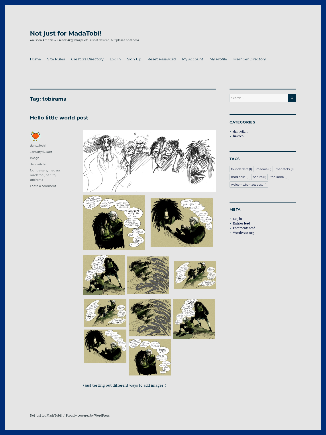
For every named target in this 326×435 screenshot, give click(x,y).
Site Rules (56, 59)
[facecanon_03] (194, 319)
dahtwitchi (38, 145)
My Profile (218, 59)
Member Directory (249, 59)
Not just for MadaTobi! (65, 33)
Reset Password (161, 59)
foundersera (38, 170)
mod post (239, 177)
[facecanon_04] (105, 346)
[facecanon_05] (150, 357)
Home (35, 59)
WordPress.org (243, 233)
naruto (50, 175)
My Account (192, 59)
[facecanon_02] (150, 317)
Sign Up (134, 59)
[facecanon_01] (105, 313)
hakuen (238, 136)
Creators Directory (87, 59)
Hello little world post (59, 118)
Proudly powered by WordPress (88, 415)
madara (54, 170)
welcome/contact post (248, 184)
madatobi (37, 175)
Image (34, 158)
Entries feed (241, 223)
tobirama (36, 179)
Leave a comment (43, 186)
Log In (115, 59)
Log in (237, 219)
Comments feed (244, 228)
